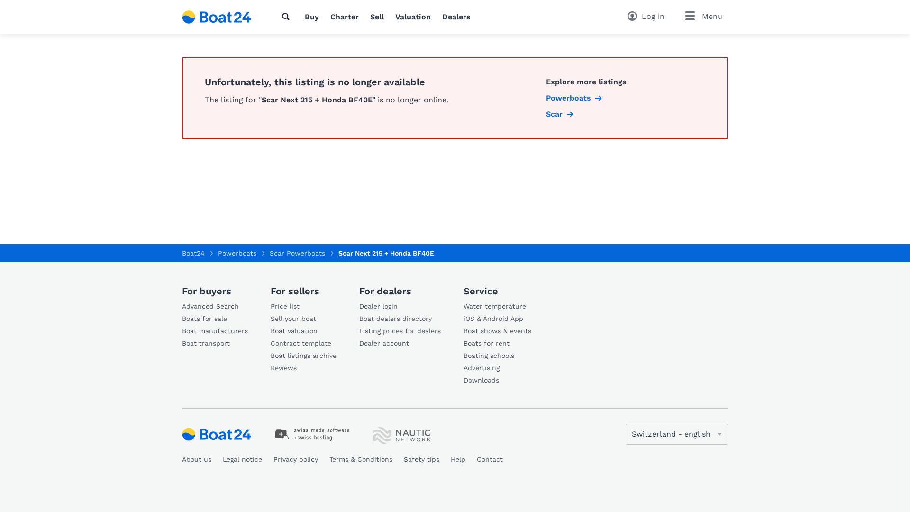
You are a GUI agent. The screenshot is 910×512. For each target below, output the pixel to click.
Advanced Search (210, 306)
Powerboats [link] (568, 97)
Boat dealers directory (395, 318)
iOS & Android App (493, 318)
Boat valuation (294, 331)
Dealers (456, 16)
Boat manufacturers (215, 331)
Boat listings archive (304, 355)
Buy (312, 16)
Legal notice (242, 459)
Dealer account (384, 343)
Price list (285, 306)
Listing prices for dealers (400, 331)
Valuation (413, 16)
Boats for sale (204, 318)
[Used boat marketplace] (217, 17)
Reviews (284, 368)
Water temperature (495, 306)
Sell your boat (293, 318)
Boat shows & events (497, 331)
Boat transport (206, 343)
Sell (377, 16)
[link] (312, 434)
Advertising (482, 368)
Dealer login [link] (378, 306)
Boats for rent (487, 343)
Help (458, 459)
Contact (490, 459)
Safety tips (421, 459)
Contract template (301, 343)
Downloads (481, 380)
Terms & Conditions (360, 459)
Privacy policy (295, 459)
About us (196, 459)
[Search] (287, 16)
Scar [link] (554, 114)
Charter (344, 16)
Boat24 (193, 253)
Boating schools (489, 355)
